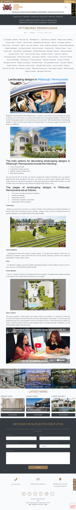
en (70, 3)
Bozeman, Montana (64, 59)
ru (70, 10)
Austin (42, 45)
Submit (38, 467)
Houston (19, 42)
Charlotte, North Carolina (43, 65)
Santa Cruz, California (60, 54)
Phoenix (53, 42)
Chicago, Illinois (10, 42)
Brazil (45, 504)
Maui (21, 54)
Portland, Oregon (60, 48)
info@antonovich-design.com (38, 484)
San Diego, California (64, 42)
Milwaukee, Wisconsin (44, 71)
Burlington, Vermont (10, 62)
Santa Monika (17, 51)
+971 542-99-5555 (8, 1)
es (69, 5)
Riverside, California (66, 62)
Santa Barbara (27, 51)
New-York (41, 504)
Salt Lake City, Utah (8, 68)
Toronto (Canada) (52, 57)
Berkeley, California (53, 51)
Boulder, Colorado (47, 54)
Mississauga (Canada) (55, 68)
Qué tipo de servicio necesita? (49, 442)
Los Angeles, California (11, 39)
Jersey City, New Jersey (32, 54)
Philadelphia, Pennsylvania (41, 42)
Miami (30, 504)
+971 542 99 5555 (15, 484)
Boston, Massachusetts (66, 45)
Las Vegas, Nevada (25, 48)
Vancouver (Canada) (65, 57)
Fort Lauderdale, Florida (51, 62)
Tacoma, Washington (12, 59)
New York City (23, 39)
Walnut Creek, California (65, 39)
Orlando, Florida (12, 65)
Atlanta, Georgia (69, 68)
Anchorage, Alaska (10, 57)
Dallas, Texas (6, 45)
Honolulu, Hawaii (14, 54)
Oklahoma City (49, 48)
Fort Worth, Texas (37, 62)
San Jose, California (32, 45)
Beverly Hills (8, 51)
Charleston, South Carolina (26, 65)
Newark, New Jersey (23, 57)
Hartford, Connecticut (23, 62)
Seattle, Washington (11, 48)
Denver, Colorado (37, 48)
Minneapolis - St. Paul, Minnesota (31, 59)
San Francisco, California (48, 39)
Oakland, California (66, 51)
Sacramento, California (39, 57)
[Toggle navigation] (65, 7)
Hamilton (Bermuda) (39, 51)
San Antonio (15, 45)
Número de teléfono (13, 442)
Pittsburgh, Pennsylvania (39, 68)
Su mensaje (10, 450)
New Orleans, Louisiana (23, 68)
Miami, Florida (27, 42)
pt (69, 8)
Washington (35, 504)
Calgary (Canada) (30, 71)
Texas (69, 48)
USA (38, 501)
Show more (13, 415)
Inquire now (70, 2)
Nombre (9, 434)
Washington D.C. (35, 39)
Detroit (23, 45)
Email (41, 434)
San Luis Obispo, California (61, 65)
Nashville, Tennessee (49, 59)
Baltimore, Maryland (51, 45)
